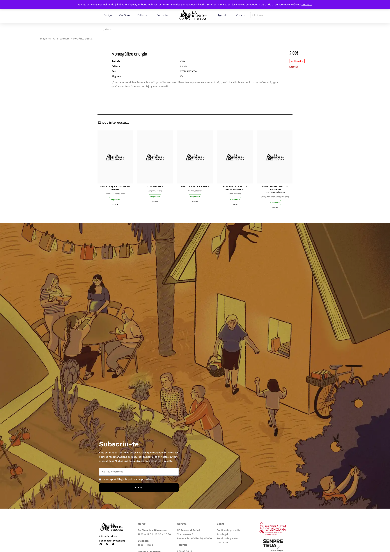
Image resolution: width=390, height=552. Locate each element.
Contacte (162, 15)
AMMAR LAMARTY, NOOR (115, 194)
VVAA (182, 61)
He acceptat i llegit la (127, 479)
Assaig (55, 38)
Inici (42, 38)
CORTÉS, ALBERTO (195, 191)
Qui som (124, 15)
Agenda (222, 15)
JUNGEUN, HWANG (155, 191)
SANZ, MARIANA (235, 194)
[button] (268, 105)
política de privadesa (140, 479)
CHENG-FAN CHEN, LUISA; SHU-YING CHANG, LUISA (275, 197)
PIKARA (184, 66)
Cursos (240, 15)
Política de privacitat (229, 530)
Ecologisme (64, 38)
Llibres (48, 38)
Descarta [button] (306, 4)
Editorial (142, 15)
